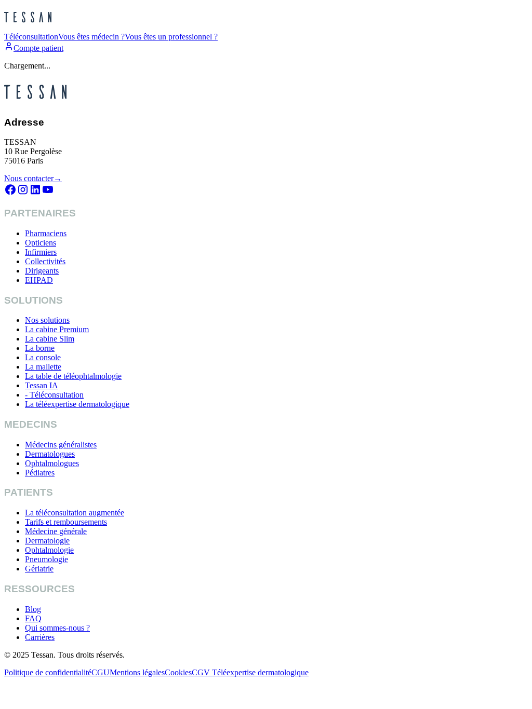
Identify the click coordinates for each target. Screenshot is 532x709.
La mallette (43, 366)
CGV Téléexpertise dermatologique (250, 672)
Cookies (178, 672)
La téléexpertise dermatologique (77, 404)
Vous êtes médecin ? (91, 36)
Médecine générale (56, 531)
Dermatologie (47, 540)
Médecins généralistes (61, 444)
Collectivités (45, 261)
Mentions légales (137, 672)
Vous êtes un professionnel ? (171, 36)
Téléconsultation (31, 36)
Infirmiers (41, 252)
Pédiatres (40, 472)
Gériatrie (39, 568)
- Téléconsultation (54, 394)
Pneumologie (46, 559)
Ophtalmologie (49, 550)
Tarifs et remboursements (66, 521)
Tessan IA (41, 385)
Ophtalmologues (52, 463)
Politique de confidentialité (47, 672)
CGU (100, 672)
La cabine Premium (57, 329)
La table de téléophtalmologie (73, 376)
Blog (33, 609)
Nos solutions (47, 320)
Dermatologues (50, 453)
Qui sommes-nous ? (57, 627)
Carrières (40, 637)
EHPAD (39, 280)
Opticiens (40, 242)
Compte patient (38, 48)
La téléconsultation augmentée (74, 512)
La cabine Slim (49, 338)
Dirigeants (42, 270)
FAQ (33, 618)
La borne (40, 348)
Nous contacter (33, 178)
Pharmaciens (45, 233)
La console (43, 357)
